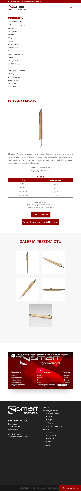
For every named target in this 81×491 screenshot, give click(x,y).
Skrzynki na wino (14, 77)
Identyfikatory (13, 61)
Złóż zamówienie (40, 214)
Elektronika (12, 31)
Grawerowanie (52, 435)
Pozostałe (12, 83)
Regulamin (48, 442)
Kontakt (47, 445)
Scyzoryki (11, 74)
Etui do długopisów (15, 54)
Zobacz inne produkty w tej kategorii (40, 222)
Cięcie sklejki (51, 438)
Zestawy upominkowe (16, 51)
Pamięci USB (13, 48)
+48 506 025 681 (15, 1)
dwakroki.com (56, 488)
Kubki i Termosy (14, 44)
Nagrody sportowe (53, 413)
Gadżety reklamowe (51, 411)
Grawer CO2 (12, 57)
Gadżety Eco (12, 28)
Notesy (11, 41)
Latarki (10, 67)
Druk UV (50, 432)
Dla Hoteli (12, 87)
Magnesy (50, 423)
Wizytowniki (13, 80)
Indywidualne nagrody (16, 25)
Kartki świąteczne (15, 64)
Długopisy (12, 38)
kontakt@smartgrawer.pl (21, 437)
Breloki (11, 35)
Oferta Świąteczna (15, 22)
